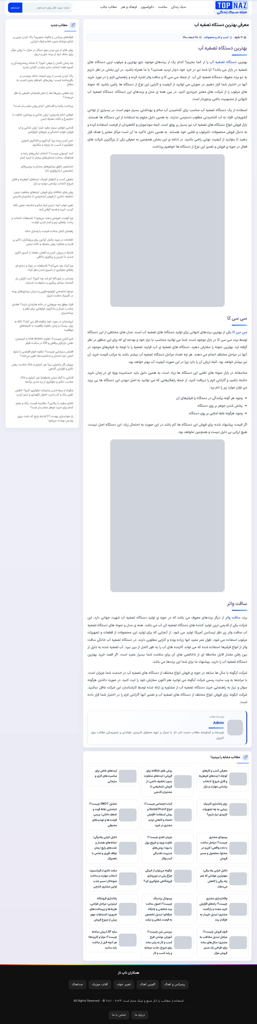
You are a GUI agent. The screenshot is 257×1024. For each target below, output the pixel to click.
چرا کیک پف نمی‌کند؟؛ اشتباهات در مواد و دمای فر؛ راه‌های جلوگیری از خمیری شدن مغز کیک (44, 267)
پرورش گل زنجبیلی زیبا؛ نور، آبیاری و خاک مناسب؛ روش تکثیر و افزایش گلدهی (42, 366)
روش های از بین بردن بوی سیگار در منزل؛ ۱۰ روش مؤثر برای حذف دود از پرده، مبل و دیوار (42, 52)
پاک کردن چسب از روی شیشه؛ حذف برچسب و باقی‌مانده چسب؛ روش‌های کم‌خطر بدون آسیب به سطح (44, 80)
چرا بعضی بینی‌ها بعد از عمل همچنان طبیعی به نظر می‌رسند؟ (43, 95)
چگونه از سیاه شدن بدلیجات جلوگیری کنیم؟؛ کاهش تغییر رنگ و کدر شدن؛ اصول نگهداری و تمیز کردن (44, 392)
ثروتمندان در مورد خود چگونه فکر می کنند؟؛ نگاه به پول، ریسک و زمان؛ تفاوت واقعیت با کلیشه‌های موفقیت (43, 326)
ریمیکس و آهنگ (174, 984)
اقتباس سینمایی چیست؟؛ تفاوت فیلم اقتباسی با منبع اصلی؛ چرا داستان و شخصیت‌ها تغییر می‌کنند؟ (43, 354)
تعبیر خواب (124, 984)
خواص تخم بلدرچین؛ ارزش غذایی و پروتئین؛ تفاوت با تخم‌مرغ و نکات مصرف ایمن (42, 117)
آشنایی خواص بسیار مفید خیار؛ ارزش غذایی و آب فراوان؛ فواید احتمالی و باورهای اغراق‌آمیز (45, 130)
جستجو (15, 8)
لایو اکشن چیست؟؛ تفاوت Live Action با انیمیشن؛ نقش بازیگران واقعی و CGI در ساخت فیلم (44, 341)
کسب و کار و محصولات (216, 37)
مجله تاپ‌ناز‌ (231, 7)
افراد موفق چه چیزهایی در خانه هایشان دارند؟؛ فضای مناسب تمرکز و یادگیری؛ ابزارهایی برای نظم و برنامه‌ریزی (42, 308)
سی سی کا (239, 332)
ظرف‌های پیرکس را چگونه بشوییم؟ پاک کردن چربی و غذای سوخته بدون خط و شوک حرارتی (43, 39)
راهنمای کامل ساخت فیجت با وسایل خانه (49, 231)
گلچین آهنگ (147, 984)
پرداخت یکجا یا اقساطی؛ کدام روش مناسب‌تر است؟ (43, 106)
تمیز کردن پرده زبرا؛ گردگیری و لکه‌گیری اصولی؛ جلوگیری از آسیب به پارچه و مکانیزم (47, 143)
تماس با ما (119, 1015)
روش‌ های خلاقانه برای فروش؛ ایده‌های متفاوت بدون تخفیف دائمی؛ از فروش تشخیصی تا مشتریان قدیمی (43, 194)
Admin (218, 723)
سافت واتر (232, 617)
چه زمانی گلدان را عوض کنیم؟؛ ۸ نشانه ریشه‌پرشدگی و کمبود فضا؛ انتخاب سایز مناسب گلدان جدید (42, 65)
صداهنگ (77, 984)
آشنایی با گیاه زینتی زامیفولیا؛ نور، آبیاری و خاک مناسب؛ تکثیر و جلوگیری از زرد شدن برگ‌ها (46, 379)
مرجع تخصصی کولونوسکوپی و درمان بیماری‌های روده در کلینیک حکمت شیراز (42, 293)
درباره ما (140, 1015)
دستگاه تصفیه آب (223, 62)
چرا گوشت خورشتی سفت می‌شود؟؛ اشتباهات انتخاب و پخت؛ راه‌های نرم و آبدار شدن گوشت (42, 220)
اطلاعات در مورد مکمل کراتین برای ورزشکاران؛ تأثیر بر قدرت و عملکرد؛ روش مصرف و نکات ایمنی (43, 242)
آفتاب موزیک (100, 984)
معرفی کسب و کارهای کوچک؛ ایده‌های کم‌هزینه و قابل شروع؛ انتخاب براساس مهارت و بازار (42, 181)
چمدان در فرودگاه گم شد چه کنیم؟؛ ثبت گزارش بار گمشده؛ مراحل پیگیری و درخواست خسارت (44, 281)
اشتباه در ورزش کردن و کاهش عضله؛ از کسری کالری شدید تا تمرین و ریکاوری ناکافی (44, 255)
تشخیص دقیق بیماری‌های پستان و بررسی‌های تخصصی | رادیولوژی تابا (47, 168)
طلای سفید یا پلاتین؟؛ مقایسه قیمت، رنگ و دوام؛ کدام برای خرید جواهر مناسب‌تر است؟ (44, 405)
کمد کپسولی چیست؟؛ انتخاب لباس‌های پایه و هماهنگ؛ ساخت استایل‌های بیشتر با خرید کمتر (46, 155)
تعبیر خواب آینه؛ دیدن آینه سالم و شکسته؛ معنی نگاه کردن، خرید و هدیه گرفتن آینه (43, 207)
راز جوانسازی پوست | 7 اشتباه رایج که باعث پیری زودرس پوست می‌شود (45, 418)
